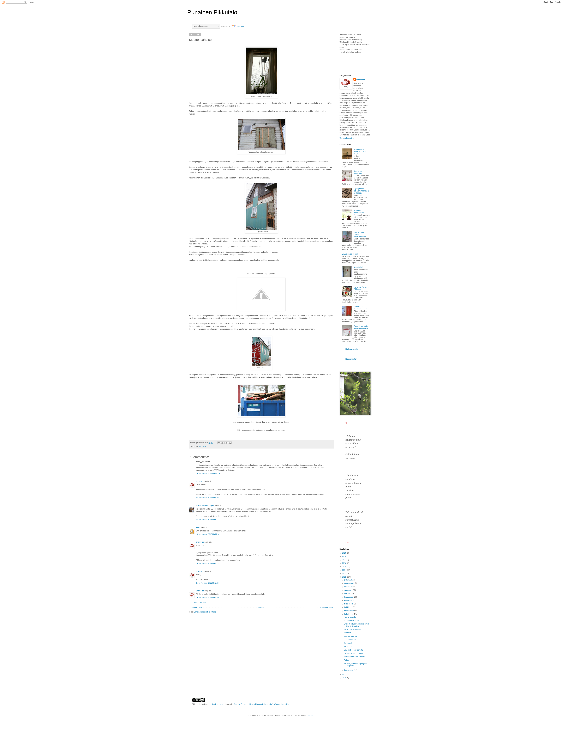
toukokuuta (348, 604)
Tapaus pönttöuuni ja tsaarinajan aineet (362, 308)
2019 (344, 553)
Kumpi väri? (358, 267)
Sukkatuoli (348, 643)
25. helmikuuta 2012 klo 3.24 (207, 563)
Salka (198, 527)
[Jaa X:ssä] (224, 442)
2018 (344, 556)
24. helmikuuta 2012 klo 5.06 (207, 498)
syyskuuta (348, 590)
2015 (344, 567)
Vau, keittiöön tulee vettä (353, 650)
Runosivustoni (351, 359)
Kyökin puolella (350, 617)
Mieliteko (347, 633)
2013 (344, 573)
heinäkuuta (349, 597)
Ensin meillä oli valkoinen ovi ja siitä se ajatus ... (356, 625)
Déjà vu (347, 660)
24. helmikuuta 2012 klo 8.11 (207, 520)
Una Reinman (217, 704)
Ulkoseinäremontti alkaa (353, 653)
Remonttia (202, 446)
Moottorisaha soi (350, 636)
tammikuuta (349, 670)
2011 (344, 674)
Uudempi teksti (196, 608)
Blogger (310, 715)
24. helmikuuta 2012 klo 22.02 (208, 534)
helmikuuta (348, 614)
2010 (344, 678)
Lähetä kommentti (200, 603)
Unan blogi (200, 481)
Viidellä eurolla (350, 640)
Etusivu (261, 608)
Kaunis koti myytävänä (358, 172)
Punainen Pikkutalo (212, 12)
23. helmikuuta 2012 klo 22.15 (208, 473)
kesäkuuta (348, 600)
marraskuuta (349, 583)
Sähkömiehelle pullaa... (353, 629)
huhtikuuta (348, 607)
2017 (344, 560)
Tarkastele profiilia (347, 138)
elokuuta (348, 594)
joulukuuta (348, 580)
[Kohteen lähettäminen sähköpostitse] (218, 442)
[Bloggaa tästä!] (221, 442)
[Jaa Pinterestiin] (230, 442)
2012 (344, 577)
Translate (240, 26)
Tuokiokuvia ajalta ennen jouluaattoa (361, 327)
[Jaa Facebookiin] (227, 442)
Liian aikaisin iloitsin (350, 254)
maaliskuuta (349, 611)
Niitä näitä (348, 647)
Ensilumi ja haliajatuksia (359, 211)
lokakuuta (348, 587)
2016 (344, 563)
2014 (344, 570)
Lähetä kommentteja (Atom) (205, 612)
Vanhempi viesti (326, 608)
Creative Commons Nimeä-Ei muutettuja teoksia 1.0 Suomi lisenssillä (261, 704)
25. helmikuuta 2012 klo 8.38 (207, 597)
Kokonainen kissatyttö (205, 506)
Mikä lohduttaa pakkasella (354, 657)
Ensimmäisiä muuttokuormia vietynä (360, 151)
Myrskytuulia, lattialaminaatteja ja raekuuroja (361, 191)
